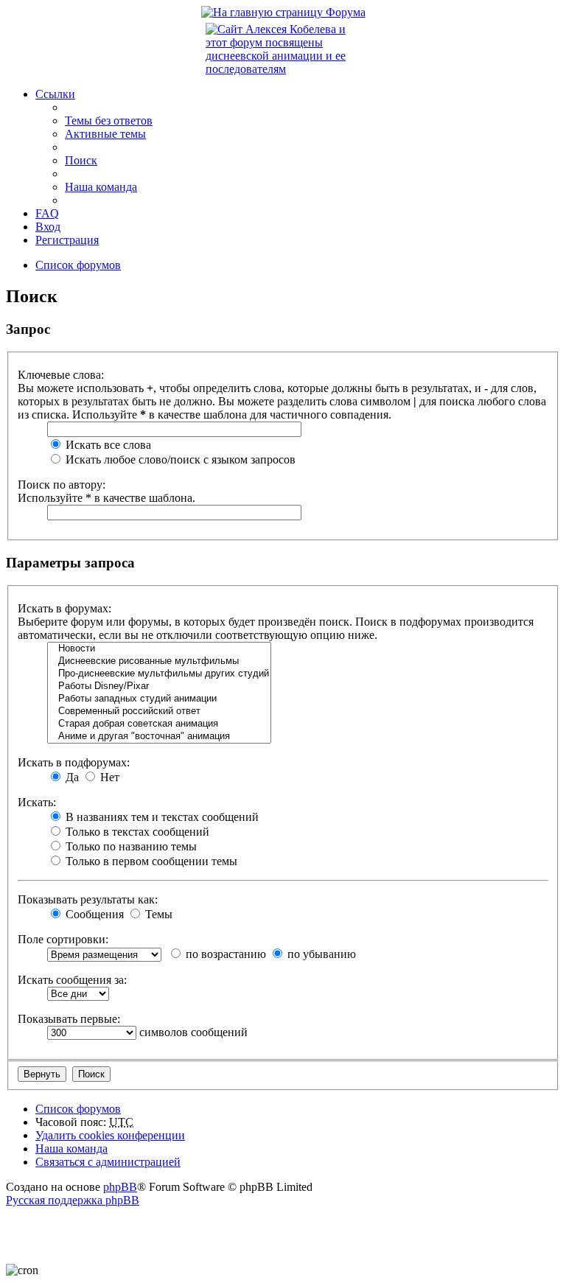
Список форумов (78, 1108)
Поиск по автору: (61, 484)
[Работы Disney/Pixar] (159, 686)
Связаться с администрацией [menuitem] (108, 1162)
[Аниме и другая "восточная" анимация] (159, 736)
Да (71, 777)
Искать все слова (107, 444)
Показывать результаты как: (88, 899)
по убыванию (320, 954)
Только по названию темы (130, 846)
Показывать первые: (69, 1019)
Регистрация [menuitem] (67, 240)
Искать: (37, 802)
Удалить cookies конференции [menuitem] (110, 1135)
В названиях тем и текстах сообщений (161, 817)
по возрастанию (224, 954)
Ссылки (55, 94)
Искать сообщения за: (72, 979)
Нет (108, 777)
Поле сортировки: (63, 939)
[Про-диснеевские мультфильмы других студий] (159, 674)
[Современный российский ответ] (159, 711)
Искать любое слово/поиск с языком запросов (179, 459)
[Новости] (159, 649)
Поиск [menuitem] (81, 160)
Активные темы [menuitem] (105, 133)
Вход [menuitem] (47, 226)
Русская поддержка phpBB (72, 1200)
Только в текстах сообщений (136, 831)
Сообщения (93, 914)
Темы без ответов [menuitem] (109, 120)
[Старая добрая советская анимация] (159, 724)
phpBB (120, 1187)
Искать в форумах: (64, 608)
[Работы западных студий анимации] (159, 699)
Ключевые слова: (61, 374)
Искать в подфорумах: (74, 762)
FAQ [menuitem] (47, 213)
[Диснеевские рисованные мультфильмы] (159, 661)
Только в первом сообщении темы (150, 861)
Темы (157, 914)
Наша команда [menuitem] (101, 187)
